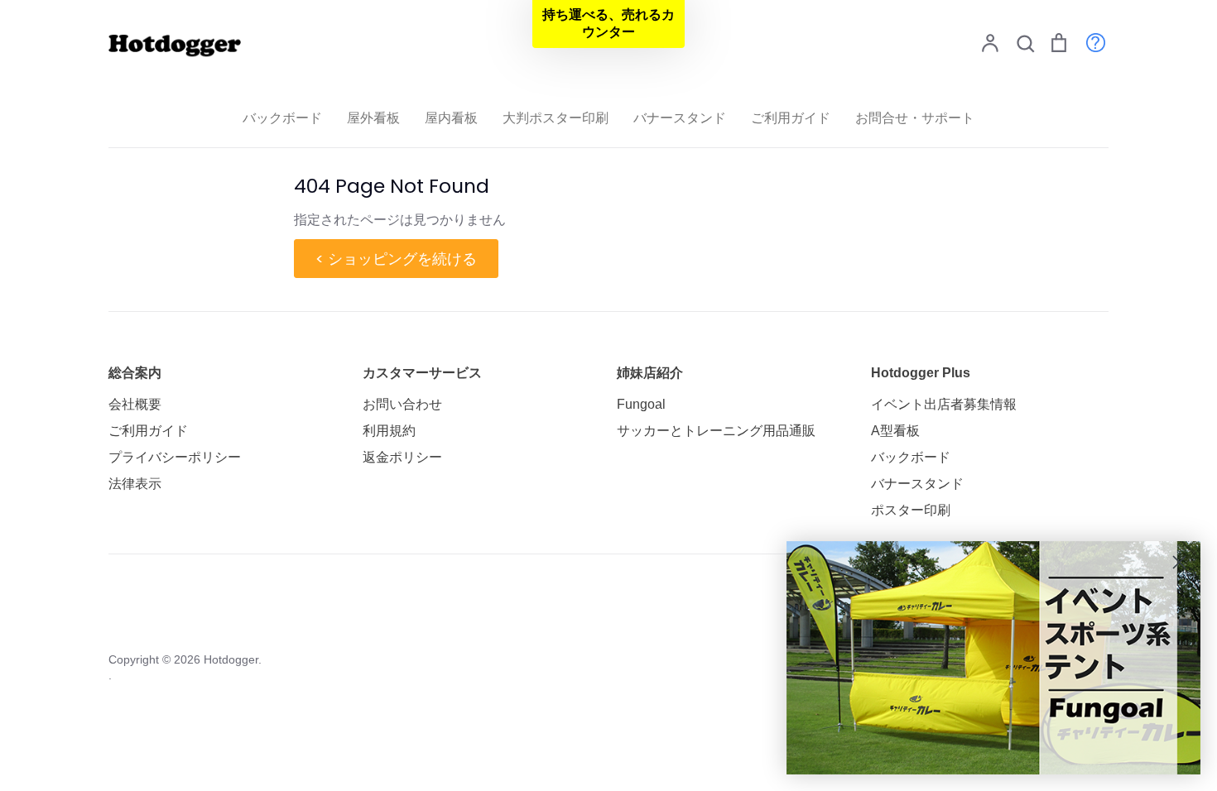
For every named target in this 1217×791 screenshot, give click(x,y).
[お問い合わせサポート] (1087, 42)
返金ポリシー (402, 457)
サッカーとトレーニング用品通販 (716, 431)
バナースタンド (679, 117)
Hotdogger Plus (920, 373)
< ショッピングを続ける (396, 258)
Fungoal (641, 404)
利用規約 (389, 431)
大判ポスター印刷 (555, 117)
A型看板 (895, 431)
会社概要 (134, 404)
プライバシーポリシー (174, 457)
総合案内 (134, 373)
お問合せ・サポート (914, 117)
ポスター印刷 (910, 510)
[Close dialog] (1179, 562)
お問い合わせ (402, 404)
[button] (608, 24)
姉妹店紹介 (650, 373)
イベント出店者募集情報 (944, 404)
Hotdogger (231, 659)
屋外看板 (373, 117)
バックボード (282, 117)
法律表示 (134, 484)
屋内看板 (451, 117)
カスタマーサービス (422, 373)
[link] (993, 657)
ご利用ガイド (790, 117)
